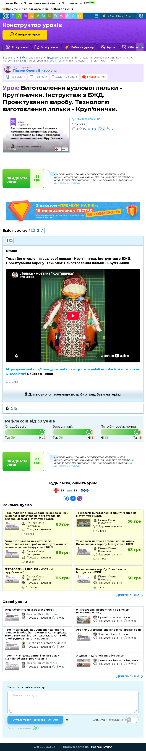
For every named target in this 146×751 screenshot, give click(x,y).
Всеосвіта (8, 57)
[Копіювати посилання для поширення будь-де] (66, 498)
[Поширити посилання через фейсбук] (73, 498)
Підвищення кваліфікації (42, 3)
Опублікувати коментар (35, 719)
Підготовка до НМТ (78, 3)
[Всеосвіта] (5, 16)
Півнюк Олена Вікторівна (35, 71)
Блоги (18, 3)
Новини (7, 3)
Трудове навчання (58, 57)
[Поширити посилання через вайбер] (79, 498)
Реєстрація (124, 15)
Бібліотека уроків (31, 57)
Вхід (111, 15)
